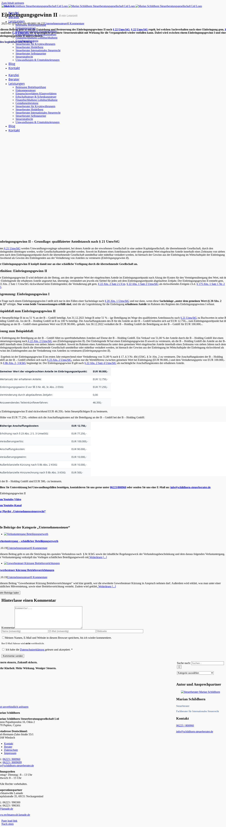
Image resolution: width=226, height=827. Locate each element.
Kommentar (8, 627)
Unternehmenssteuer (55, 23)
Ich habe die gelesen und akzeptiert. (39, 649)
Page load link (9, 820)
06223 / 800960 (185, 725)
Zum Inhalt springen (12, 2)
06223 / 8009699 (12, 762)
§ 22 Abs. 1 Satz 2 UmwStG (143, 283)
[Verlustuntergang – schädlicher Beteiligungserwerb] (26, 534)
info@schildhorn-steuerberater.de (190, 487)
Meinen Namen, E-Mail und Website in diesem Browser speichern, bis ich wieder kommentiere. (58, 637)
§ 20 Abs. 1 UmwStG (117, 300)
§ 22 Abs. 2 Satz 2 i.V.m (111, 283)
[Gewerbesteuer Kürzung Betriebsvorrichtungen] (32, 563)
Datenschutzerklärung (32, 649)
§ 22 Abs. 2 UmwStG (39, 341)
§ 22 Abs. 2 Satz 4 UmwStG (100, 363)
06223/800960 (118, 487)
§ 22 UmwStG (121, 29)
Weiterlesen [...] (98, 557)
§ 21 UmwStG (11, 248)
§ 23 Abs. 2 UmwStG (59, 359)
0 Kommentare (76, 23)
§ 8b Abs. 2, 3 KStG (14, 363)
